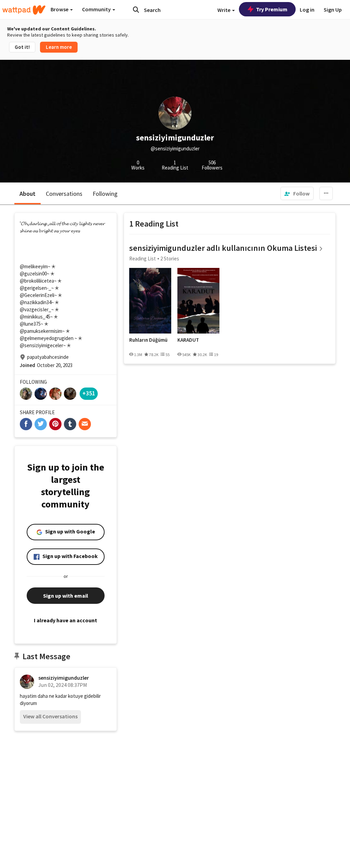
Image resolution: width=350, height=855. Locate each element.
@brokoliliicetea (37, 280)
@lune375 (30, 324)
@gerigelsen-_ (35, 288)
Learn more (59, 47)
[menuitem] (297, 193)
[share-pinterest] (55, 424)
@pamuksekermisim (41, 331)
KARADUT (188, 340)
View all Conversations (50, 716)
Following (105, 194)
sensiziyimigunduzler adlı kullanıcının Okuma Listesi (223, 248)
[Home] (23, 10)
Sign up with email (65, 595)
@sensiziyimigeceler (41, 345)
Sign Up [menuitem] (333, 9)
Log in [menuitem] (307, 9)
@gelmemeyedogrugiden (46, 338)
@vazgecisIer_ (35, 309)
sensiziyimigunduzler (63, 678)
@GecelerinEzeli (37, 295)
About (27, 194)
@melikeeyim (34, 266)
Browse (60, 9)
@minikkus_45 (35, 316)
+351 (88, 393)
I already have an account (65, 620)
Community (97, 9)
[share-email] (85, 424)
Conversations (64, 194)
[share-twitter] (41, 424)
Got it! (22, 47)
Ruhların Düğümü (148, 340)
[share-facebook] (26, 424)
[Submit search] (136, 9)
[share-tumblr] (70, 424)
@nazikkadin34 (35, 302)
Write (224, 9)
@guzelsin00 (33, 273)
